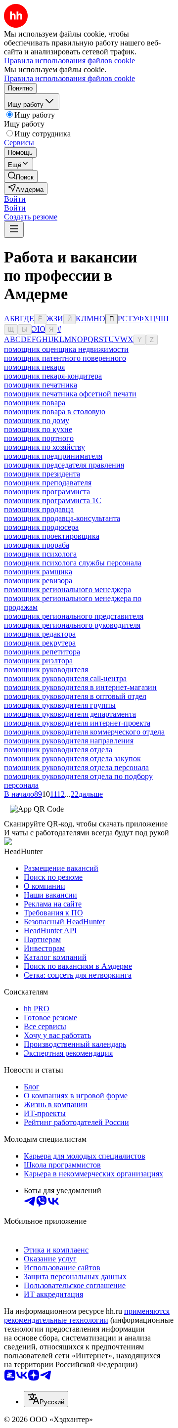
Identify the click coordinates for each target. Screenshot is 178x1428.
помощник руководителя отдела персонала (76, 767)
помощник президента (42, 474)
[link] (21, 176)
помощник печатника (40, 385)
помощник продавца (39, 509)
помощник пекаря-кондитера (53, 376)
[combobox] (46, 1399)
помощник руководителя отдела (58, 749)
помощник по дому (36, 420)
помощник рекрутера (40, 643)
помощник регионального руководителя (72, 625)
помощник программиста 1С (52, 500)
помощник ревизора (38, 580)
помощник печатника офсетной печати (70, 393)
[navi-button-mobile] (14, 229)
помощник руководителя (46, 669)
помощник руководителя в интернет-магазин (80, 687)
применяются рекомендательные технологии (87, 1315)
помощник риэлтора (38, 660)
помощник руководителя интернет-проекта (77, 723)
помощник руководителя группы (60, 705)
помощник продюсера (41, 527)
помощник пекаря (34, 367)
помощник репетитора (42, 652)
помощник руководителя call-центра (65, 678)
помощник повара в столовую (54, 411)
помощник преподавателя (47, 482)
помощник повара (34, 402)
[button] (15, 199)
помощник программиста (47, 491)
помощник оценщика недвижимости (66, 349)
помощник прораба (36, 545)
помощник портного (39, 438)
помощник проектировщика (51, 536)
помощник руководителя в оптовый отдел (75, 696)
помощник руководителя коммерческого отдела (84, 732)
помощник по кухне (38, 429)
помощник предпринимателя (53, 456)
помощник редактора (40, 634)
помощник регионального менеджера (67, 589)
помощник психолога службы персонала (72, 563)
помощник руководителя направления (69, 740)
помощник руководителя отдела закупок (72, 758)
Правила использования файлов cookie (69, 78)
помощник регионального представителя (73, 616)
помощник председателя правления (64, 465)
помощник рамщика (38, 571)
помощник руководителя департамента (70, 714)
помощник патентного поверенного (65, 358)
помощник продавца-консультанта (62, 518)
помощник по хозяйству (44, 447)
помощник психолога (40, 554)
